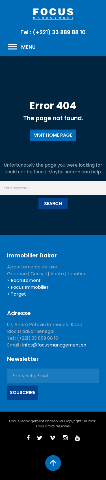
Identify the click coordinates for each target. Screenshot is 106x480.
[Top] (53, 463)
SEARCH (53, 203)
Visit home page (53, 135)
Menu (21, 46)
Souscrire (22, 392)
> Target (16, 294)
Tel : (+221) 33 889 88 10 (53, 32)
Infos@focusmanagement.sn (54, 345)
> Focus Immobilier (28, 287)
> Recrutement (24, 280)
